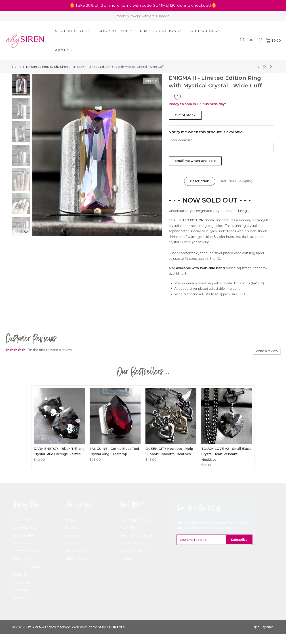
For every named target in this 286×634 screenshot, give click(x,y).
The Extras (20, 590)
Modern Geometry (27, 551)
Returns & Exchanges (136, 535)
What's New (22, 520)
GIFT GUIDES (203, 31)
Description (199, 181)
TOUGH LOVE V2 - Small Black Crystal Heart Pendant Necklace (226, 454)
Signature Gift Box (134, 551)
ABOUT (62, 50)
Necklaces (74, 528)
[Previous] (40, 155)
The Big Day (22, 582)
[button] (179, 96)
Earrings (72, 535)
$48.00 (151, 460)
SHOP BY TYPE (114, 31)
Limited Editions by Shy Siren (47, 66)
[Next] (154, 155)
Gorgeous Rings (25, 528)
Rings (70, 520)
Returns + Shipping (236, 181)
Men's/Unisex (76, 559)
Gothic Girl (20, 575)
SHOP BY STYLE (71, 31)
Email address (180, 140)
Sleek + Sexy (22, 559)
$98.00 (95, 460)
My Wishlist (128, 528)
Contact (126, 559)
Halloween (20, 598)
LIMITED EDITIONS (159, 31)
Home (16, 66)
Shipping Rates (131, 543)
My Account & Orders (136, 520)
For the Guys (22, 543)
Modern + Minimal (26, 567)
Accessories (75, 551)
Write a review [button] (266, 351)
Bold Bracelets (23, 535)
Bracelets (73, 543)
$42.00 (39, 460)
